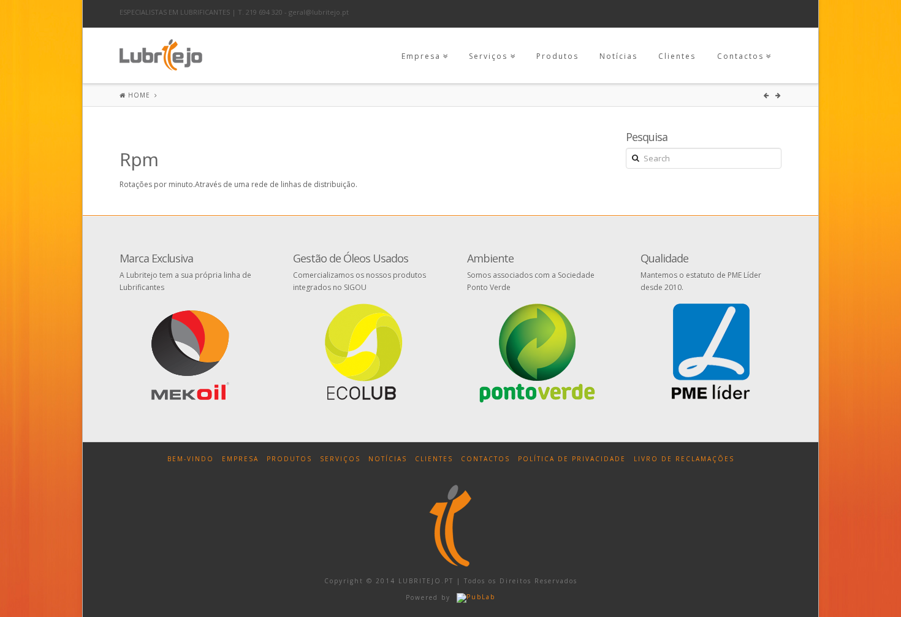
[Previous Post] (768, 95)
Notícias (618, 56)
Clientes (677, 56)
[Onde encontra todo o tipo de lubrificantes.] (161, 52)
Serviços (488, 56)
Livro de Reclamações (684, 458)
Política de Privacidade (572, 458)
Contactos (740, 56)
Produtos (557, 56)
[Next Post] (778, 95)
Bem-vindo (190, 458)
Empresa (421, 56)
